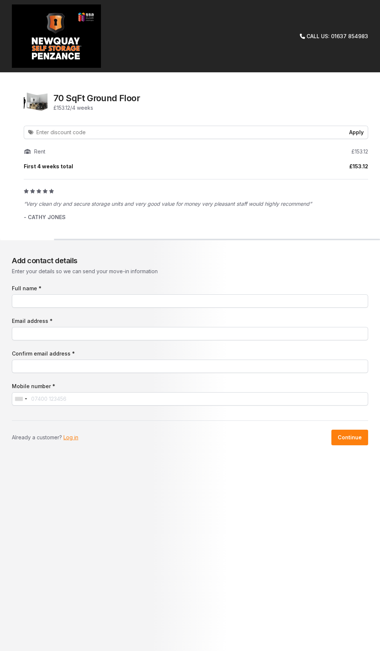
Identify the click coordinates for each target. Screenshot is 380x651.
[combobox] (20, 399)
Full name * (27, 288)
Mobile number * (33, 386)
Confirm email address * (43, 353)
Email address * (32, 321)
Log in (70, 437)
